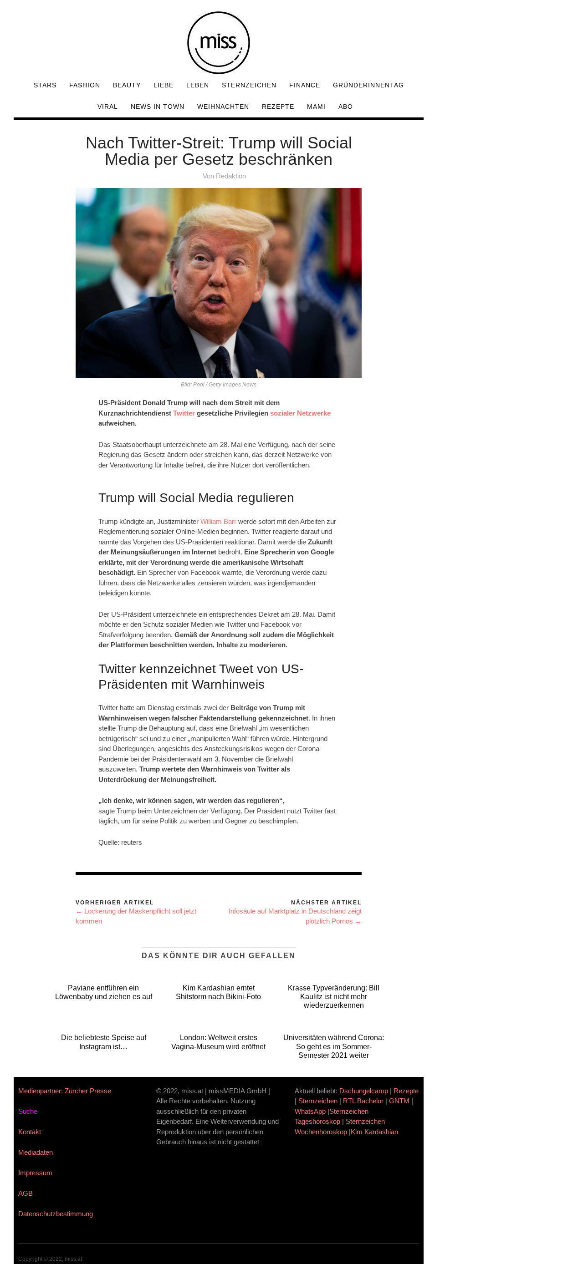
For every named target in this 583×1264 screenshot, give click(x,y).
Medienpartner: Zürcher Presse (64, 1091)
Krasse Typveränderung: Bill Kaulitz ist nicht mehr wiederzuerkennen (333, 996)
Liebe (163, 85)
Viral (107, 106)
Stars (45, 85)
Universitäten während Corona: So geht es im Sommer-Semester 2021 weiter (333, 1046)
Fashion (84, 85)
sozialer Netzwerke (300, 413)
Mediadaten (35, 1152)
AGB (25, 1193)
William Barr (218, 521)
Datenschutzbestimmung (55, 1214)
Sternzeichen (249, 85)
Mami (316, 106)
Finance (304, 85)
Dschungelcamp (363, 1091)
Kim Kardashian (375, 1132)
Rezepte (278, 106)
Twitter (184, 413)
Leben (197, 85)
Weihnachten (223, 106)
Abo (345, 106)
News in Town (157, 106)
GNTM (399, 1101)
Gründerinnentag (368, 85)
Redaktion (231, 176)
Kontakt (29, 1132)
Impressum (35, 1173)
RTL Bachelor (363, 1101)
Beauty (127, 85)
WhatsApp (310, 1111)
